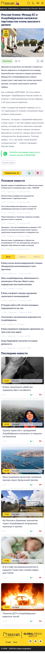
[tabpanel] (22, 305)
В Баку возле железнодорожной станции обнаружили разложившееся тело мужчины (21, 266)
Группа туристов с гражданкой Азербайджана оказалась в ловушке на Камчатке (22, 433)
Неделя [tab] (22, 257)
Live (15, 642)
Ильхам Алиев (8, 163)
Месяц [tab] (37, 257)
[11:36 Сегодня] (22, 550)
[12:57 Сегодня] (22, 370)
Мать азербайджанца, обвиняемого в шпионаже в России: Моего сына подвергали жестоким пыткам (20, 281)
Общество (12, 273)
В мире (11, 288)
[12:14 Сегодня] (22, 460)
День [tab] (8, 257)
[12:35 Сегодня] (22, 414)
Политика (7, 61)
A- (38, 61)
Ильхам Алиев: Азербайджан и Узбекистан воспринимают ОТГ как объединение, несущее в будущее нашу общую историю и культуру (20, 242)
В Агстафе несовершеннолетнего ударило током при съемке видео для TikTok (21, 570)
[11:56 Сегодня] (22, 504)
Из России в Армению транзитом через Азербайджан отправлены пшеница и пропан (20, 523)
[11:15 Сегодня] (22, 597)
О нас (8, 642)
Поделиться (10, 173)
